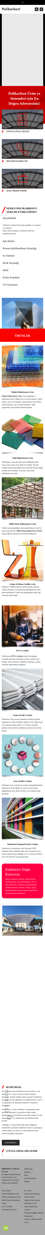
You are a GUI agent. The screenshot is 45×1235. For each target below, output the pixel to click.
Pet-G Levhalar (7, 1213)
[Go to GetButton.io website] (6, 1232)
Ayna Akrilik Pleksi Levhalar (31, 1214)
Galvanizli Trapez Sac (9, 1216)
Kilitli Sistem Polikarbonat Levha (11, 1208)
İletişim (27, 1188)
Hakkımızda (11, 1149)
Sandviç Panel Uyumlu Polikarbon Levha (32, 1208)
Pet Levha (27, 1197)
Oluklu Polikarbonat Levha (11, 1203)
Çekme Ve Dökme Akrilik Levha (33, 1227)
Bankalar (27, 1178)
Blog (26, 1181)
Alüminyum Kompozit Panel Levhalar (32, 1201)
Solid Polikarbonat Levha (10, 1200)
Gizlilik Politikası (30, 1185)
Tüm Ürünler (6, 1197)
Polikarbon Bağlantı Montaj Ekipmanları (33, 1220)
